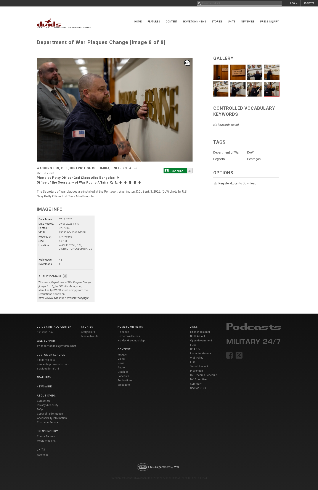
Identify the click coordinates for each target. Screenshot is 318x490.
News (121, 363)
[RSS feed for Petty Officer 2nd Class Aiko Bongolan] (118, 177)
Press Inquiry (269, 21)
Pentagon (254, 159)
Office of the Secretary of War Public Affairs (73, 182)
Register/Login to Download (237, 183)
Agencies (42, 454)
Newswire (247, 21)
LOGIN (293, 3)
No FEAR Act (197, 336)
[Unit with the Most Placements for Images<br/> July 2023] (126, 182)
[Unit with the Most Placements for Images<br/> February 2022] (140, 182)
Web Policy (196, 357)
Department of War (226, 152)
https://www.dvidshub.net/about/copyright (64, 298)
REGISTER (309, 3)
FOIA (193, 344)
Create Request (46, 436)
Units (231, 21)
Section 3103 (198, 388)
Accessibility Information (52, 418)
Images (122, 354)
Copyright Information (50, 413)
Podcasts (123, 376)
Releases (123, 331)
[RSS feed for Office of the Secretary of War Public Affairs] (116, 182)
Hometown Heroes (129, 336)
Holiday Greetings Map (131, 340)
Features (154, 21)
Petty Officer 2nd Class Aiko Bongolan (83, 177)
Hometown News (194, 21)
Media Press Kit (46, 440)
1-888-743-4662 (46, 360)
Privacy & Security (47, 405)
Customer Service (47, 422)
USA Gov (195, 349)
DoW (250, 152)
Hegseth (219, 159)
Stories (217, 21)
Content (171, 21)
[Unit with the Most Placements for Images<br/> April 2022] (135, 182)
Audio (121, 367)
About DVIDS (46, 395)
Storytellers (88, 331)
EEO (192, 362)
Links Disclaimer (200, 331)
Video (121, 358)
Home (138, 21)
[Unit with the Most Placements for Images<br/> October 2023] (121, 182)
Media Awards (89, 336)
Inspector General (201, 353)
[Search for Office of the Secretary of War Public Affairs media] (112, 182)
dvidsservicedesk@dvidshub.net (56, 345)
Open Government (201, 340)
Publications (125, 380)
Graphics (123, 371)
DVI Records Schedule (203, 375)
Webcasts (124, 384)
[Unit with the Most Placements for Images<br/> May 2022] (131, 182)
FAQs (40, 409)
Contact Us (43, 400)
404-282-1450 (45, 331)
